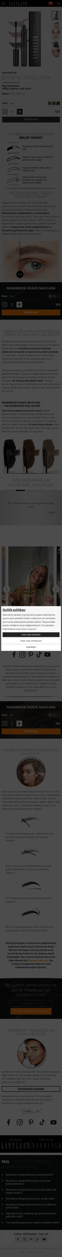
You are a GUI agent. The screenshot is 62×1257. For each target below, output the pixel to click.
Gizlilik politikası (14, 610)
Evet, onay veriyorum (31, 634)
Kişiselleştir (31, 647)
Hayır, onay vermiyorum (31, 641)
